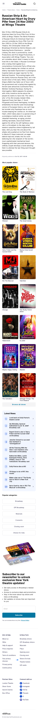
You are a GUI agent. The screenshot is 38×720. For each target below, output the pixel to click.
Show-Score (6, 686)
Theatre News (11, 10)
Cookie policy (7, 668)
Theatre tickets (25, 662)
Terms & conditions (9, 655)
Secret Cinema (7, 690)
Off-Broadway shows (27, 642)
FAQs (4, 642)
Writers (4, 652)
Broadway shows (26, 639)
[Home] (19, 3)
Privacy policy (7, 664)
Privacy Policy (25, 620)
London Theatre (7, 683)
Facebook (26, 683)
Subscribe (19, 615)
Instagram (26, 686)
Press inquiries (7, 649)
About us (5, 639)
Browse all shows (19, 404)
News (18, 10)
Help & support (7, 645)
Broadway (19, 501)
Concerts (18, 520)
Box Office (6, 693)
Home (4, 10)
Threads (25, 693)
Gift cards (23, 665)
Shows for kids (19, 533)
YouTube (26, 700)
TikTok (25, 690)
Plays (22, 649)
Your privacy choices (6, 660)
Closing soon (19, 526)
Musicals (19, 514)
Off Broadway (19, 507)
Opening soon (24, 652)
